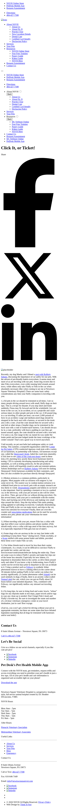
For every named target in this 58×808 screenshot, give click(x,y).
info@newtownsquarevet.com (20, 781)
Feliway (29, 567)
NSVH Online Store (15, 3)
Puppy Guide (17, 56)
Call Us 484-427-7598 (10, 636)
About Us (16, 27)
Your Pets (10, 46)
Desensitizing (24, 488)
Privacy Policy (44, 802)
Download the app (9, 682)
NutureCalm (6, 579)
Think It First (25, 804)
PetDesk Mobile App (15, 6)
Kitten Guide (17, 58)
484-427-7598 (12, 15)
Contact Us (11, 66)
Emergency (11, 753)
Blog (8, 751)
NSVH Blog (17, 61)
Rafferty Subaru (31, 468)
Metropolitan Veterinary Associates (16, 732)
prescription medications (22, 512)
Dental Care (17, 36)
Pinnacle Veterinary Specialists (14, 727)
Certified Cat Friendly (21, 39)
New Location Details (21, 34)
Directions (10, 13)
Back (10, 94)
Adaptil (46, 574)
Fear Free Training (20, 53)
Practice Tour (17, 32)
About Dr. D (17, 29)
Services (10, 44)
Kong (5, 538)
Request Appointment (15, 8)
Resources (10, 49)
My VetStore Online (20, 122)
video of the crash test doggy (28, 456)
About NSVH (12, 24)
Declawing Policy (19, 41)
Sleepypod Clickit (21, 454)
